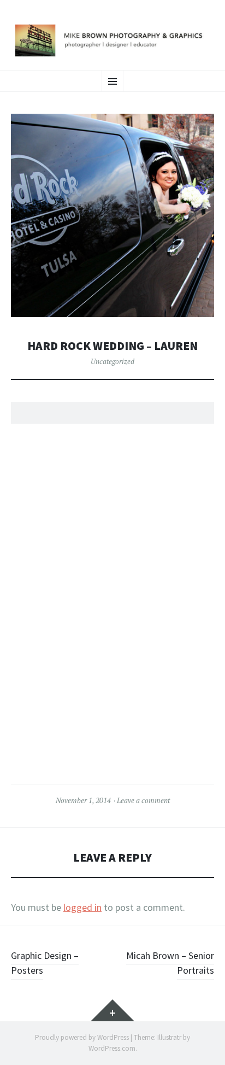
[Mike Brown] (112, 40)
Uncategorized (112, 361)
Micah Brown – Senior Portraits (170, 962)
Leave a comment (143, 800)
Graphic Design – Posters (45, 962)
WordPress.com (111, 1048)
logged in (82, 907)
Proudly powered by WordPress (82, 1037)
